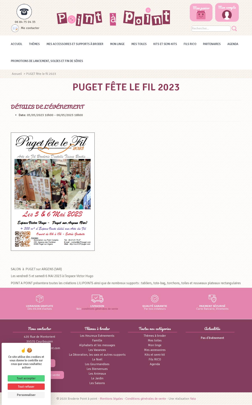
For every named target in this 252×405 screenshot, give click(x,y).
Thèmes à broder (155, 336)
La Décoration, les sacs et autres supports (97, 355)
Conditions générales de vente (145, 399)
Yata (193, 399)
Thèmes (34, 44)
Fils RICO (190, 44)
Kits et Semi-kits (165, 44)
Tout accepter (26, 378)
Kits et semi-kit (155, 355)
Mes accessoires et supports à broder (74, 44)
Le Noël (97, 359)
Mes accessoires (155, 350)
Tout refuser (26, 387)
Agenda (232, 44)
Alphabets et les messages (97, 345)
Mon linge (117, 44)
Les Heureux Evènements (97, 336)
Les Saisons (97, 383)
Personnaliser (26, 395)
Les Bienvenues (97, 369)
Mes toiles (139, 44)
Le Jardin (97, 378)
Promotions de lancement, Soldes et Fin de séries (47, 61)
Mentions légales (111, 399)
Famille (97, 340)
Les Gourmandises (97, 364)
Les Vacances (97, 350)
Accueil (16, 44)
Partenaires (212, 44)
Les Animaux (97, 374)
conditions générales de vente (100, 308)
